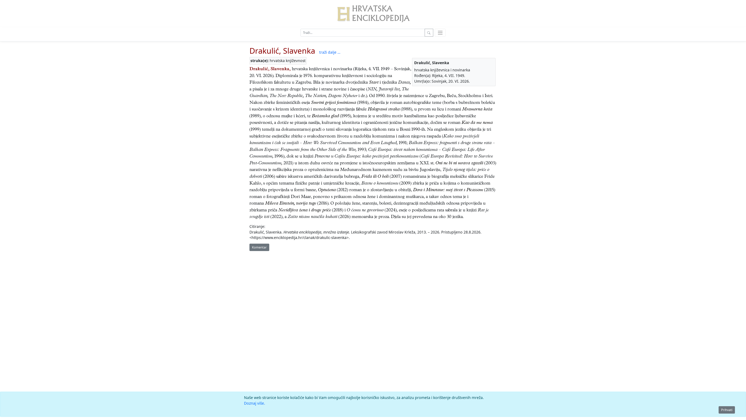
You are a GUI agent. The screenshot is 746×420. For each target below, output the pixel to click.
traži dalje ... (329, 52)
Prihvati (726, 410)
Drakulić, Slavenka (282, 50)
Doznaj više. (254, 403)
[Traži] (429, 33)
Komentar (259, 247)
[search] (440, 33)
